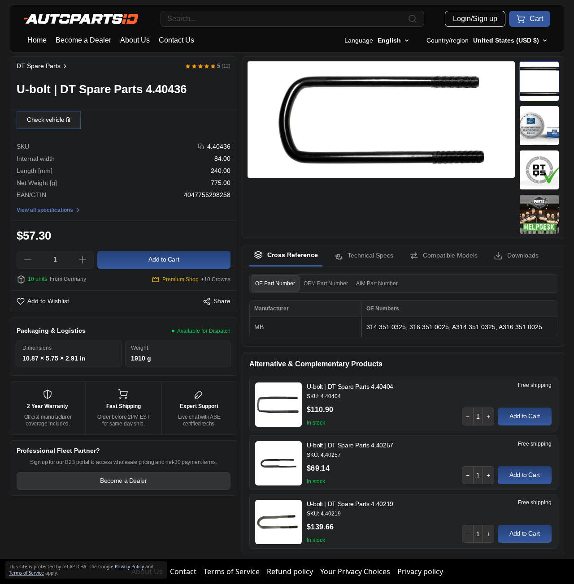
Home (37, 40)
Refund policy (290, 571)
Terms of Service (232, 571)
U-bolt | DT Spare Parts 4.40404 (350, 386)
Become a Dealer (83, 40)
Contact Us (176, 40)
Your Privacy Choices (355, 571)
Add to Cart (524, 416)
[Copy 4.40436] (201, 146)
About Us (135, 40)
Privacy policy (420, 571)
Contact (183, 571)
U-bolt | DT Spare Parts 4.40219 (350, 503)
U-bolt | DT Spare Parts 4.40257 (350, 445)
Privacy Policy (129, 566)
